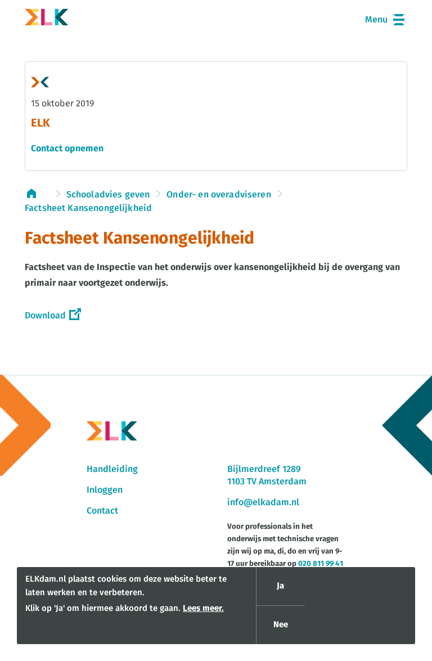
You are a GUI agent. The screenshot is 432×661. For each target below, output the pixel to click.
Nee (280, 624)
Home (37, 193)
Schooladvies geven (108, 194)
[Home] (47, 19)
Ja (280, 586)
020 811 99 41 (320, 564)
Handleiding (112, 469)
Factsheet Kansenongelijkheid (88, 208)
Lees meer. (203, 608)
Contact (102, 510)
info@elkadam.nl (263, 502)
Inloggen (105, 489)
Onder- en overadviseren (218, 194)
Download (45, 315)
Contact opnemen (67, 148)
